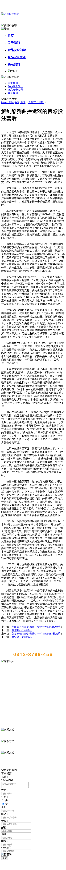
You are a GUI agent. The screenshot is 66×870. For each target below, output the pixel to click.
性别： (5, 796)
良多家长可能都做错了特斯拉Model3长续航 (36, 627)
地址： (5, 834)
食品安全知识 (17, 50)
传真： (5, 820)
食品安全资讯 (17, 57)
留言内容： (8, 780)
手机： (5, 807)
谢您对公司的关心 (22, 630)
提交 (5, 858)
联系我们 (14, 64)
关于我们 (14, 42)
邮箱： (5, 827)
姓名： (5, 790)
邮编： (5, 841)
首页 (11, 35)
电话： (5, 814)
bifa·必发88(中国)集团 (13, 102)
